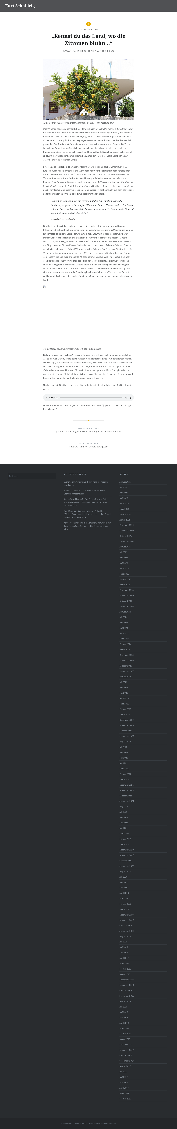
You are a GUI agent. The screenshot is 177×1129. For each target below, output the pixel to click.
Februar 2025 (125, 579)
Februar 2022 (125, 774)
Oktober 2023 (125, 666)
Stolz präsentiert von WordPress (74, 1123)
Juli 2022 (123, 747)
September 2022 (126, 736)
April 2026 (124, 503)
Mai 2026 (123, 498)
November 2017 (126, 1050)
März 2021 (124, 833)
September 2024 (126, 606)
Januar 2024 (124, 649)
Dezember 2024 (126, 590)
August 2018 (125, 1001)
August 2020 (125, 871)
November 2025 (126, 530)
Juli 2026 (123, 487)
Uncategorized (88, 29)
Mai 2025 (123, 563)
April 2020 (124, 893)
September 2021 (126, 801)
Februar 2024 (125, 644)
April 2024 (124, 633)
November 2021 (126, 790)
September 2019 (126, 931)
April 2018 (124, 1023)
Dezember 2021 (126, 785)
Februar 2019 (125, 969)
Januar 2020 (124, 909)
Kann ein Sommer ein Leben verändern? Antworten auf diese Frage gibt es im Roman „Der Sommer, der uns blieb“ (87, 526)
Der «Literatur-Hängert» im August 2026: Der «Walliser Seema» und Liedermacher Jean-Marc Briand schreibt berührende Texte (87, 514)
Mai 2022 (123, 758)
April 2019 (124, 958)
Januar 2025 (124, 584)
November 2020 (126, 855)
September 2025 (126, 541)
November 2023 (126, 660)
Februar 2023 (125, 709)
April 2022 (124, 763)
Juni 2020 (123, 882)
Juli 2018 (123, 1007)
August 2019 (125, 936)
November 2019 (126, 920)
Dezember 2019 (126, 915)
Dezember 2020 (126, 850)
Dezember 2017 (126, 1044)
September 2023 (126, 671)
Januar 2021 (124, 844)
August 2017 (125, 1066)
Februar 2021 (125, 839)
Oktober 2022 (125, 730)
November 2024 (126, 595)
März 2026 (124, 509)
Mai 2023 (123, 693)
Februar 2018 (125, 1033)
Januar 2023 (124, 714)
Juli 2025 (123, 552)
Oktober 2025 (125, 536)
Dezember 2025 (126, 525)
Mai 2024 (123, 628)
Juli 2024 (123, 617)
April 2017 (124, 1088)
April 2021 (124, 828)
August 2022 (125, 741)
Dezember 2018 (126, 979)
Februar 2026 (125, 514)
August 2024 (125, 612)
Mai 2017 (123, 1082)
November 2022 (126, 725)
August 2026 (125, 482)
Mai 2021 (123, 822)
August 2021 (125, 806)
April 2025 (124, 568)
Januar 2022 (124, 779)
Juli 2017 (123, 1071)
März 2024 (124, 638)
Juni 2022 (123, 752)
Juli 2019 (123, 942)
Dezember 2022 (126, 720)
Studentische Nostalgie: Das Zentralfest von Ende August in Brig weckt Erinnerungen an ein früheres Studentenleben (85, 502)
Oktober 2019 (125, 925)
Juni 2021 (123, 817)
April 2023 (124, 698)
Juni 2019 (123, 947)
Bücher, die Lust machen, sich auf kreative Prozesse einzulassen (86, 483)
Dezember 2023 (126, 655)
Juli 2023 (123, 682)
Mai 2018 (123, 1017)
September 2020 (126, 866)
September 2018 (126, 996)
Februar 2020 (125, 904)
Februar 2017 (125, 1099)
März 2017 (124, 1093)
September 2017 (126, 1061)
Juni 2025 (123, 557)
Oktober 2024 (125, 601)
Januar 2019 (124, 974)
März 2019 (124, 963)
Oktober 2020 (125, 860)
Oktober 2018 (125, 990)
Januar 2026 (124, 520)
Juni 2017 (123, 1077)
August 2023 (125, 676)
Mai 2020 (123, 887)
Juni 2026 (123, 493)
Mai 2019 (123, 952)
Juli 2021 (123, 812)
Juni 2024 (123, 622)
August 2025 (125, 547)
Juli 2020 (123, 877)
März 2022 (124, 768)
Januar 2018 (124, 1039)
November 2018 (126, 985)
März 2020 (124, 898)
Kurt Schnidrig (20, 5)
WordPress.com (109, 1123)
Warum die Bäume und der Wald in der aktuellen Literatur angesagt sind (84, 492)
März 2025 (124, 574)
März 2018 (124, 1028)
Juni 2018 (123, 1012)
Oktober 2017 (125, 1055)
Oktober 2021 (125, 796)
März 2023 (124, 704)
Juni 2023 (123, 687)
